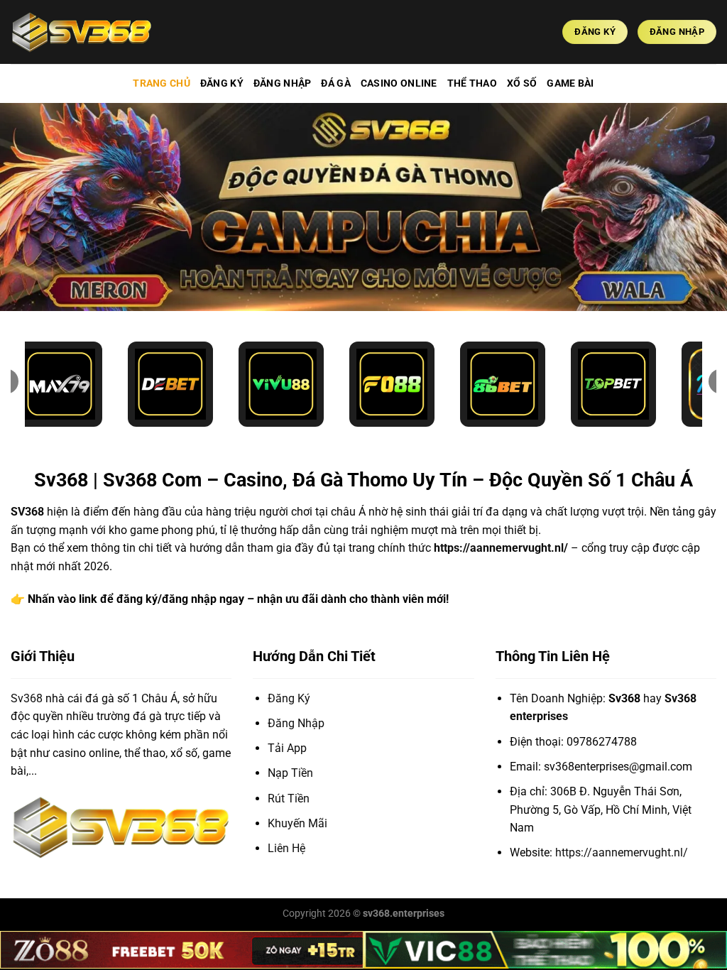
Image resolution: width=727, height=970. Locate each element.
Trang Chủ (161, 83)
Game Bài (570, 83)
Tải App (287, 748)
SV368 (27, 511)
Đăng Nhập (282, 83)
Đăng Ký (222, 83)
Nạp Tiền (290, 773)
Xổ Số (522, 83)
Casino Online (399, 83)
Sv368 (27, 698)
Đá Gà (335, 83)
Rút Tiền (289, 798)
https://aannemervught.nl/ (501, 548)
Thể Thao (472, 83)
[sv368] (82, 31)
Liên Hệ (286, 848)
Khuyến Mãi (297, 823)
